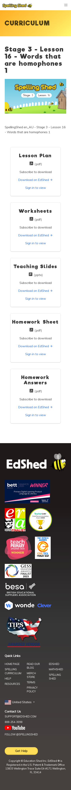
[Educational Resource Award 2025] (15, 530)
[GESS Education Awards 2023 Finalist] (18, 577)
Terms (31, 682)
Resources (12, 683)
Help (8, 678)
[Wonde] (19, 609)
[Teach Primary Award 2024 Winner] (18, 558)
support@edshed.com (20, 716)
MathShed (56, 669)
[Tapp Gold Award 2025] (40, 530)
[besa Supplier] (20, 595)
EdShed (54, 664)
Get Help (21, 751)
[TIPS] (24, 647)
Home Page (12, 664)
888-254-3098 (13, 722)
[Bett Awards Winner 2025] (27, 502)
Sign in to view (35, 188)
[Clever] (44, 606)
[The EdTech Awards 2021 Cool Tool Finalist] (43, 558)
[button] (20, 702)
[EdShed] (35, 463)
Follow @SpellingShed (21, 734)
